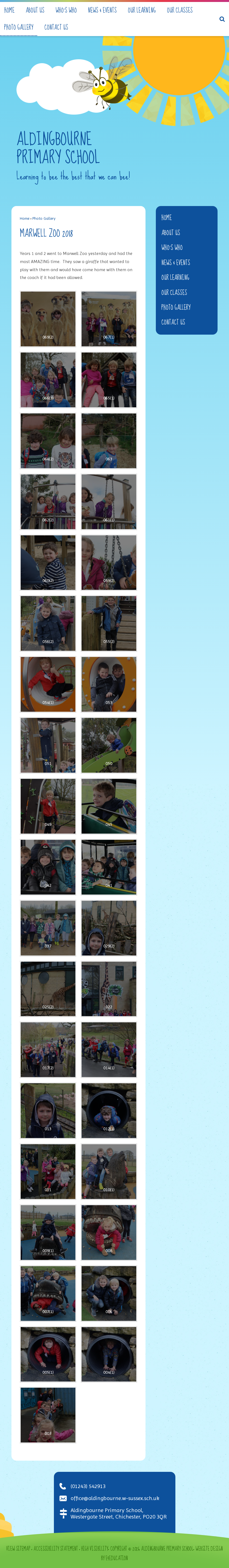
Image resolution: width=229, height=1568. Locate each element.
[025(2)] (48, 989)
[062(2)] (48, 501)
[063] (109, 440)
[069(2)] (48, 319)
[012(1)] (109, 1110)
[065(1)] (109, 380)
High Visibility (94, 1549)
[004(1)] (109, 1354)
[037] (48, 928)
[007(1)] (48, 1293)
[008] (109, 1232)
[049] (48, 806)
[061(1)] (109, 501)
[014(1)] (109, 1049)
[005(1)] (48, 1354)
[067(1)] (109, 319)
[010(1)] (109, 1171)
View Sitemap (18, 1549)
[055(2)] (109, 623)
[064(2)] (48, 440)
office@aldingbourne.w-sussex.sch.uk (115, 1498)
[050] (109, 745)
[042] (48, 867)
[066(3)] (48, 380)
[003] (48, 1415)
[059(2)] (109, 562)
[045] (109, 806)
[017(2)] (48, 1049)
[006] (109, 1293)
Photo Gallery (44, 218)
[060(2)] (48, 562)
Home (24, 218)
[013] (48, 1110)
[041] (109, 867)
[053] (109, 684)
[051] (48, 745)
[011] (48, 1171)
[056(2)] (48, 623)
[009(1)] (48, 1232)
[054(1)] (48, 684)
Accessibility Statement (56, 1549)
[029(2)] (109, 928)
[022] (109, 989)
